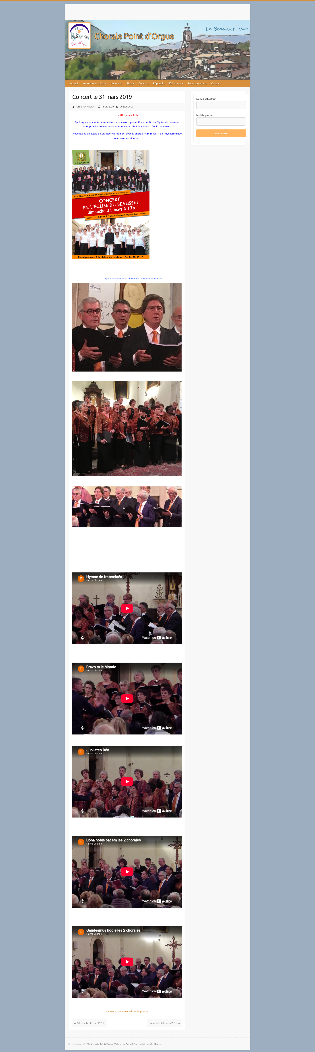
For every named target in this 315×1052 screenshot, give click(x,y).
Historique (116, 83)
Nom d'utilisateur (206, 98)
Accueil (74, 83)
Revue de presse (197, 83)
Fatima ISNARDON (85, 106)
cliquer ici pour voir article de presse (127, 1011)
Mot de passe (204, 115)
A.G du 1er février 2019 (89, 1023)
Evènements (176, 83)
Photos (131, 83)
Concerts (144, 83)
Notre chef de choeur (94, 83)
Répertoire (159, 83)
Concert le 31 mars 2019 (164, 1023)
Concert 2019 (126, 106)
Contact (215, 83)
